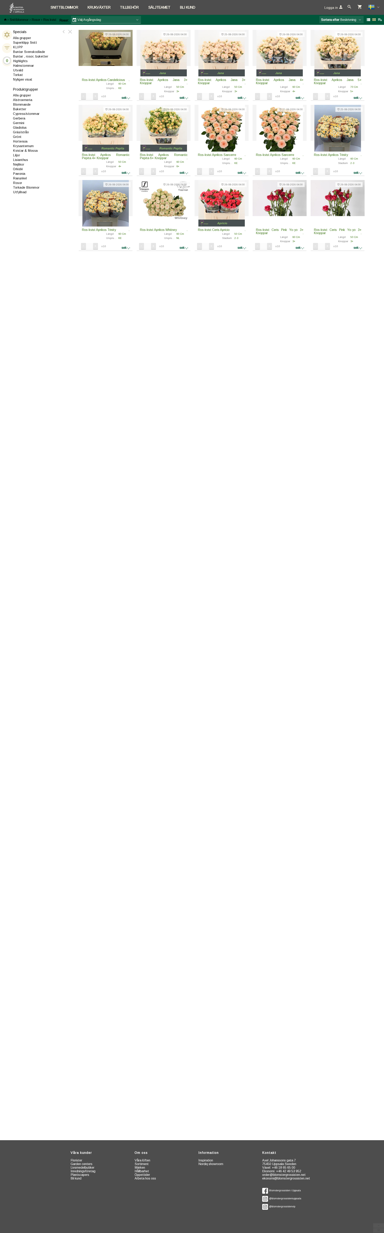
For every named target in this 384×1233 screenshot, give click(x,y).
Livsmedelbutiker (82, 1167)
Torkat (18, 75)
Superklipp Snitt (25, 42)
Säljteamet (159, 7)
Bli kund (187, 7)
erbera (19, 118)
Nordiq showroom (210, 1164)
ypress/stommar (26, 113)
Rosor (36, 19)
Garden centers (81, 1164)
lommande (22, 104)
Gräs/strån (21, 132)
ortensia (20, 141)
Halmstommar (23, 65)
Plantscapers (80, 1174)
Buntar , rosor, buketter (30, 56)
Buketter (19, 109)
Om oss (141, 1152)
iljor (16, 155)
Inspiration (205, 1160)
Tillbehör (129, 7)
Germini (18, 123)
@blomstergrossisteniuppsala (284, 1198)
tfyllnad (20, 192)
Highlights (20, 61)
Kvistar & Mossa (25, 150)
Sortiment (142, 1164)
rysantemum (23, 146)
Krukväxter (99, 7)
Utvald (18, 70)
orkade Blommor (26, 187)
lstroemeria (22, 100)
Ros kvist (49, 19)
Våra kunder (81, 1152)
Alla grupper (22, 38)
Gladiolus (20, 127)
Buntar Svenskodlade (29, 52)
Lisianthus (20, 160)
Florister (76, 1160)
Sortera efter (330, 19)
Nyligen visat (22, 79)
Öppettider (142, 1174)
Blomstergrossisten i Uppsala (284, 1190)
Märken (140, 1167)
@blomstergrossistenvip (281, 1206)
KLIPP (18, 47)
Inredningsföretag (83, 1171)
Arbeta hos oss (145, 1178)
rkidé (18, 169)
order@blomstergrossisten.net (284, 1174)
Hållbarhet (142, 1171)
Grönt (17, 137)
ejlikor (18, 164)
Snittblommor (64, 7)
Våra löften (142, 1160)
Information (208, 1152)
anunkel (20, 178)
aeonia (19, 173)
